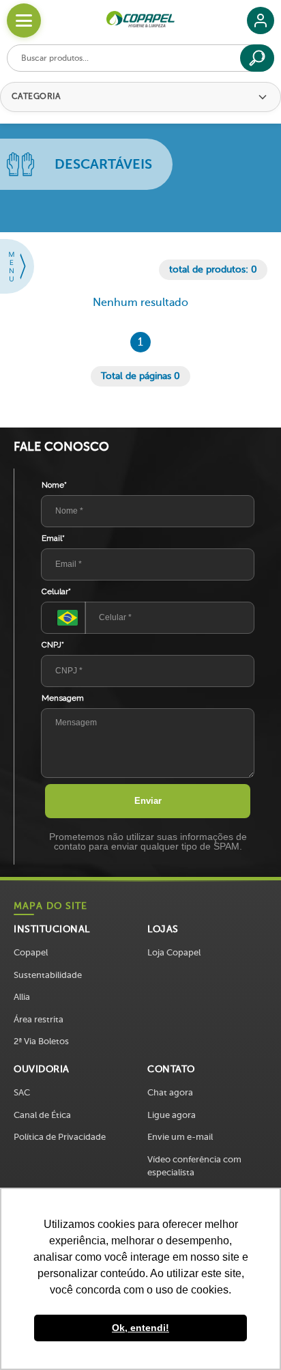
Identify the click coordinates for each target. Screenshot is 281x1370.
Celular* (56, 591)
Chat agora (170, 1092)
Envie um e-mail (180, 1137)
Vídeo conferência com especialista (194, 1166)
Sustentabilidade (48, 975)
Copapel (31, 952)
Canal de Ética (42, 1115)
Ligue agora (171, 1115)
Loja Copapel (174, 952)
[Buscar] (257, 58)
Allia (22, 997)
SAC (22, 1092)
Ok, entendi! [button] (140, 1327)
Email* (53, 538)
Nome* (54, 485)
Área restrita (38, 1019)
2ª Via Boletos (41, 1041)
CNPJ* (53, 644)
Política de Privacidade (60, 1137)
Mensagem (63, 698)
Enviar (148, 801)
